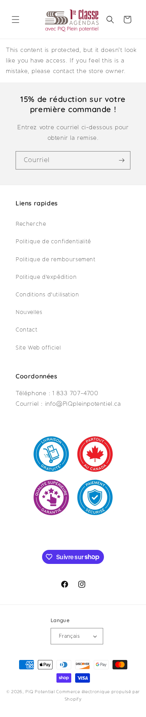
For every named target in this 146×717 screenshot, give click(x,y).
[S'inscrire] (121, 160)
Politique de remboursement (56, 259)
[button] (15, 19)
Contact (26, 329)
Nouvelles (29, 312)
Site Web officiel (38, 347)
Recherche (31, 224)
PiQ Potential (40, 691)
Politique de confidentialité (53, 241)
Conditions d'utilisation (47, 294)
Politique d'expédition (46, 277)
